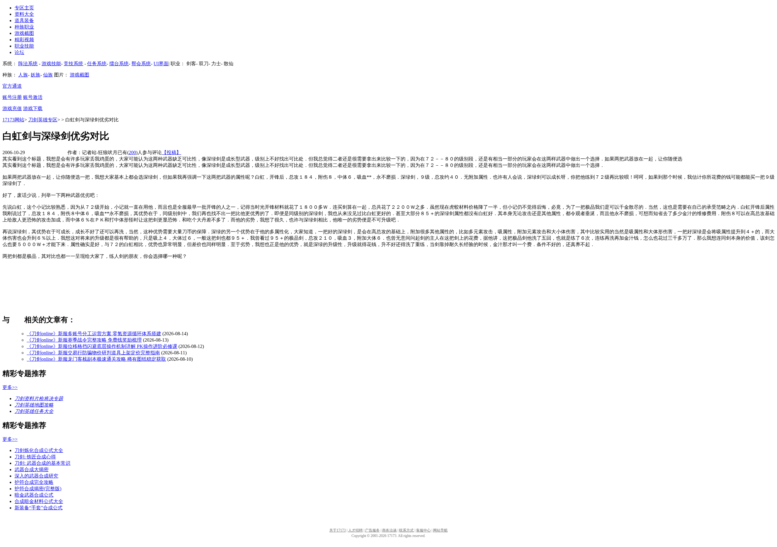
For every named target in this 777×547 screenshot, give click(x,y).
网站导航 (440, 530)
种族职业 (24, 26)
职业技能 (24, 46)
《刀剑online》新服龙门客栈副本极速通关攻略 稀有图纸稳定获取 (96, 359)
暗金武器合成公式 (34, 495)
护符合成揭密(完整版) (38, 488)
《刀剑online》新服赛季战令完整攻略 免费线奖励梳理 (84, 340)
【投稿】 (171, 152)
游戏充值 (12, 108)
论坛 (19, 52)
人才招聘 (355, 530)
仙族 (48, 74)
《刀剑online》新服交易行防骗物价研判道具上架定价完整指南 (93, 352)
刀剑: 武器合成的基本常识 (42, 463)
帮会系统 (141, 63)
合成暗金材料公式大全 (39, 501)
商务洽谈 (389, 530)
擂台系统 (119, 63)
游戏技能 (51, 63)
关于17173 (337, 530)
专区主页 (24, 7)
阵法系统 (28, 63)
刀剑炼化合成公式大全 (39, 450)
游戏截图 (24, 33)
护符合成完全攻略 (34, 482)
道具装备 (24, 20)
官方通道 (12, 86)
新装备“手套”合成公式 (39, 507)
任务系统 (97, 63)
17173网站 (13, 119)
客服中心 (423, 530)
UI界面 (161, 63)
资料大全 (24, 14)
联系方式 (406, 530)
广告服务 (372, 530)
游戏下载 (32, 108)
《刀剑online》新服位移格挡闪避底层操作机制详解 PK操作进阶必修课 (102, 346)
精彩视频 (24, 39)
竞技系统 (73, 63)
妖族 (35, 74)
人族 (23, 74)
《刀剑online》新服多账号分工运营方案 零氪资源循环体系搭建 (94, 333)
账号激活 (32, 97)
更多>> (10, 387)
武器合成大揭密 (32, 469)
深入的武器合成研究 (36, 475)
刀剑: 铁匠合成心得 (35, 456)
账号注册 (12, 97)
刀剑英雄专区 (42, 119)
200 (132, 152)
